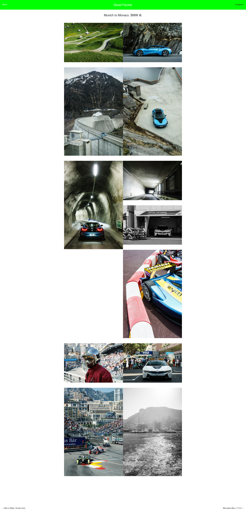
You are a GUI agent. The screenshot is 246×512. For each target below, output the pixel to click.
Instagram (239, 4)
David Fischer (123, 4)
